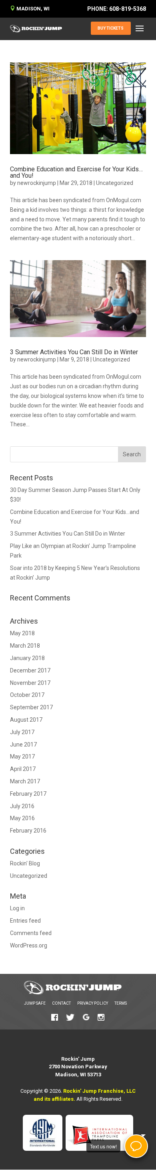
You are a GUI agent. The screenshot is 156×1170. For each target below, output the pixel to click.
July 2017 (22, 732)
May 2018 (22, 633)
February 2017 (28, 794)
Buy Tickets (111, 28)
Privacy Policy (92, 1003)
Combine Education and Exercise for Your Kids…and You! (76, 172)
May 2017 (22, 756)
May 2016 (22, 818)
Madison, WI (30, 9)
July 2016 (22, 806)
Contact (61, 1003)
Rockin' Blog (25, 863)
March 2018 (25, 645)
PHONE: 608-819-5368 (116, 9)
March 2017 (25, 781)
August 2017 (26, 719)
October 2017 (27, 695)
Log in (17, 908)
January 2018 (27, 658)
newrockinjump (36, 183)
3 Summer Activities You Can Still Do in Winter (74, 352)
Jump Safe (35, 1003)
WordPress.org (28, 945)
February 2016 (28, 830)
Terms (120, 1003)
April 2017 (23, 769)
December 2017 (30, 670)
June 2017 (23, 744)
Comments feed (31, 933)
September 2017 (31, 707)
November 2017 (30, 683)
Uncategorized (114, 183)
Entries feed (25, 920)
